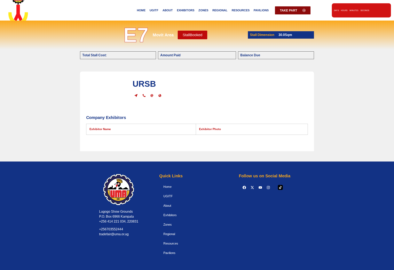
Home (141, 10)
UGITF (154, 10)
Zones (203, 10)
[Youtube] (260, 187)
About (168, 10)
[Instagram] (268, 187)
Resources (241, 10)
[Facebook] (244, 187)
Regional (220, 10)
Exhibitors (185, 10)
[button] (192, 35)
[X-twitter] (252, 187)
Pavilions (261, 10)
